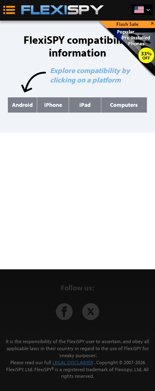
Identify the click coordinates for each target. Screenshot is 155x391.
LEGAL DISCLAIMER (72, 362)
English (142, 10)
